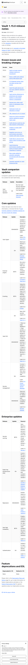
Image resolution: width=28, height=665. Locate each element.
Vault (9, 17)
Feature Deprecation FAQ (8, 584)
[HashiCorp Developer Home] (8, 2)
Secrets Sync (24, 450)
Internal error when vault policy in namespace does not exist (16, 104)
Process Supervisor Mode (23, 257)
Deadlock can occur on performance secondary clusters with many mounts (16, 134)
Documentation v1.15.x (16, 17)
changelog (8, 43)
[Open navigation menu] (25, 2)
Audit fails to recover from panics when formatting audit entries (17, 140)
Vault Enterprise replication (23, 511)
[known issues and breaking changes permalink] (25, 60)
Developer (4, 17)
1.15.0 (24, 17)
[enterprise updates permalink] (23, 417)
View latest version (12, 12)
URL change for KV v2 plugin (17, 113)
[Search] (21, 2)
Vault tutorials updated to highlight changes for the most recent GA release (13, 210)
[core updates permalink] (17, 203)
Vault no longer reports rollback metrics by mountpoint (15, 72)
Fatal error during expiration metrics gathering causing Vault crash (17, 118)
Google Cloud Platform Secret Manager (23, 385)
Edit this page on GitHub (9, 592)
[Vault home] (4, 7)
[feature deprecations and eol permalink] (25, 564)
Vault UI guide (23, 320)
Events (22, 308)
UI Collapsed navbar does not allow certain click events (16, 83)
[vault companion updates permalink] (25, 170)
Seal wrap (23, 540)
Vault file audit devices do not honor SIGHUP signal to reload (16, 89)
